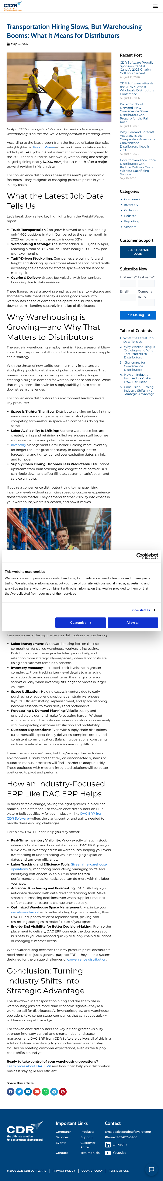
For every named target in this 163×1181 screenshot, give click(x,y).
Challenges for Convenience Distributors (134, 366)
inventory (18, 445)
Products (87, 1132)
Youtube (119, 1153)
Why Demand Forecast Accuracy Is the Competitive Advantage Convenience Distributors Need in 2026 (137, 141)
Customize (78, 622)
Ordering (131, 210)
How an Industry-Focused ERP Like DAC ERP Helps (137, 378)
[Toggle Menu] (155, 6)
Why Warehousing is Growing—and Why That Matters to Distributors (139, 352)
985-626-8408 (127, 1137)
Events (61, 1143)
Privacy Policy (63, 1170)
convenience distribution (86, 959)
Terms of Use (119, 1170)
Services (62, 1137)
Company (63, 1132)
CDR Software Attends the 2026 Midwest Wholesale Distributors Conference (137, 88)
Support (86, 1137)
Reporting (131, 221)
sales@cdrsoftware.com (133, 1132)
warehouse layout (25, 912)
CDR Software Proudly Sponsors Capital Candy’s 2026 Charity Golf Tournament (136, 68)
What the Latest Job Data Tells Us (138, 340)
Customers (132, 199)
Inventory (131, 205)
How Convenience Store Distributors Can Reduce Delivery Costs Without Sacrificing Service (138, 167)
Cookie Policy (92, 1170)
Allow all (132, 622)
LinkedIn (120, 1144)
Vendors (130, 227)
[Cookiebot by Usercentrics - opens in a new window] (139, 556)
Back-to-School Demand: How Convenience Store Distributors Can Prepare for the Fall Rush (134, 113)
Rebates (130, 216)
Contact (62, 1153)
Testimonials (90, 1153)
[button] (10, 1092)
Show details (140, 610)
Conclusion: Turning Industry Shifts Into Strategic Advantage (139, 390)
